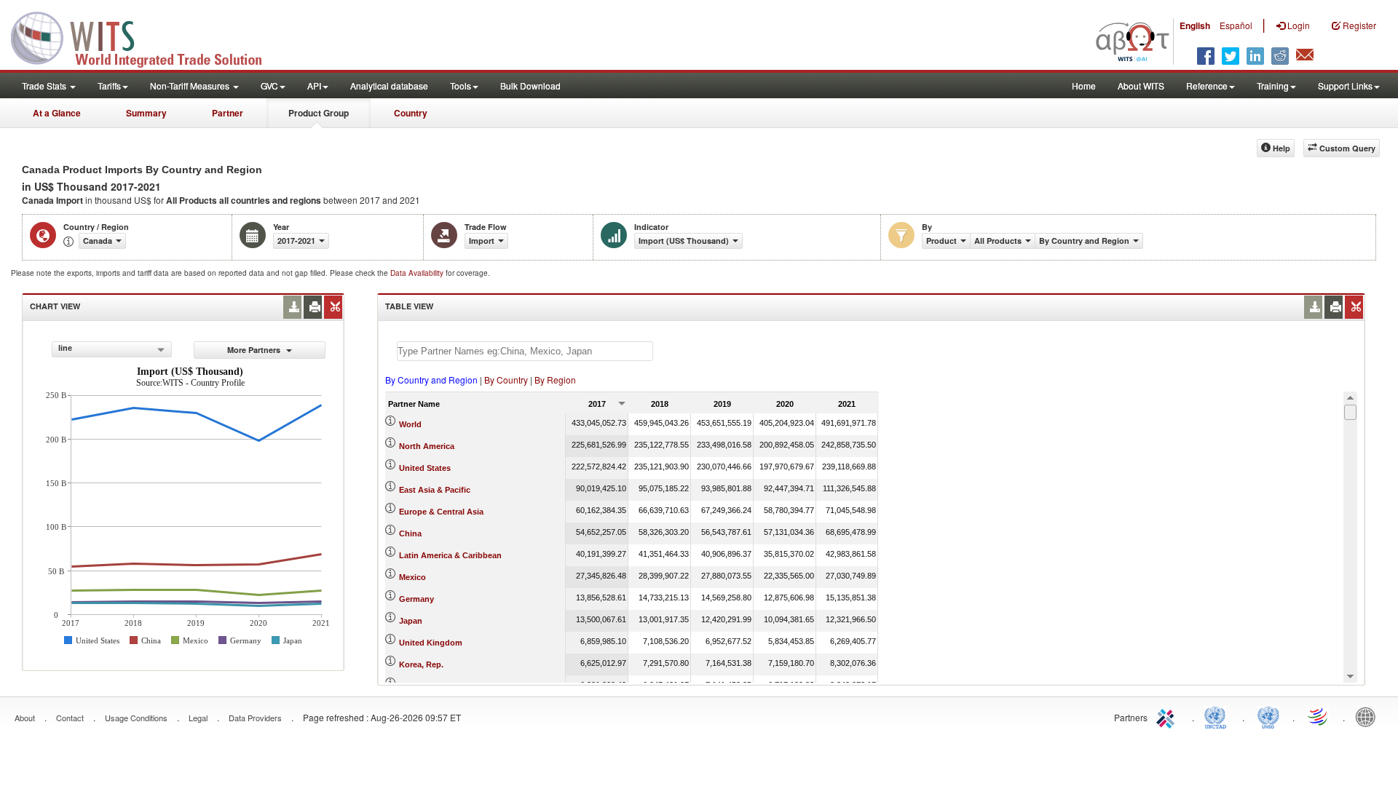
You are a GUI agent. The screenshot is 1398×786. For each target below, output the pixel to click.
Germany (416, 599)
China (410, 533)
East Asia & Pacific (434, 489)
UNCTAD (1218, 716)
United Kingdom (430, 642)
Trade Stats (45, 85)
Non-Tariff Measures (191, 85)
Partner (227, 112)
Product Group (318, 112)
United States (425, 468)
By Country (506, 379)
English (1195, 25)
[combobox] (112, 349)
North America (426, 446)
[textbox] (525, 351)
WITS (145, 36)
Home (1084, 85)
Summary (146, 112)
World (410, 424)
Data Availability (418, 273)
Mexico (412, 577)
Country (410, 112)
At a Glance (57, 112)
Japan (410, 620)
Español (1236, 25)
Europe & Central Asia (441, 511)
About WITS (1141, 85)
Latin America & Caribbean (450, 555)
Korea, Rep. (421, 664)
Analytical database (389, 85)
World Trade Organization (1318, 716)
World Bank (1368, 716)
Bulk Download (530, 85)
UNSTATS (1268, 716)
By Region (555, 379)
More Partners (255, 349)
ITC (1167, 716)
